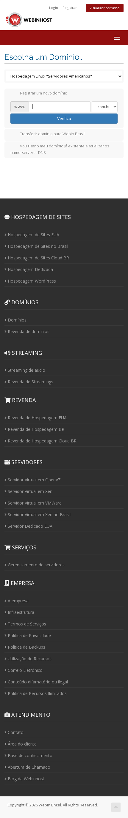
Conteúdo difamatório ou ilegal (37, 682)
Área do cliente (22, 744)
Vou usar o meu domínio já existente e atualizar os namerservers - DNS (59, 149)
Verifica (64, 118)
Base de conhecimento (29, 755)
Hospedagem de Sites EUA (33, 234)
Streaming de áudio (26, 370)
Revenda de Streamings (30, 381)
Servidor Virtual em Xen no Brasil (39, 514)
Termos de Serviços (26, 624)
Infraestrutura (20, 612)
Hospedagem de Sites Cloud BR (38, 258)
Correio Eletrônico (25, 670)
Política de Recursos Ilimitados (37, 693)
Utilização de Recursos (29, 658)
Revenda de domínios (28, 331)
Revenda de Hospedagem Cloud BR (42, 441)
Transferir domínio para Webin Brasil (52, 133)
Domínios (16, 320)
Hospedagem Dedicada (30, 269)
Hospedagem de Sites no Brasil (37, 246)
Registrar (70, 7)
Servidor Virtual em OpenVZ (34, 480)
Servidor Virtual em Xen (29, 491)
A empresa (18, 600)
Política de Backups (26, 647)
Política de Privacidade (29, 635)
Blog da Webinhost (25, 778)
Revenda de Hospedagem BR (35, 429)
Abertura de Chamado (28, 767)
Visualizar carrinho (105, 8)
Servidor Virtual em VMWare (34, 503)
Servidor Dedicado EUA (29, 526)
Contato (15, 732)
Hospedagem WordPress (31, 281)
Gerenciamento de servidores (36, 565)
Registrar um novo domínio (43, 93)
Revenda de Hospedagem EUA (37, 417)
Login (53, 7)
